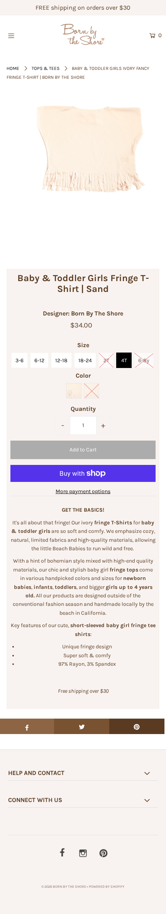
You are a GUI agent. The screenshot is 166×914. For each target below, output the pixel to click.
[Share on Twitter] (81, 726)
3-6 (19, 360)
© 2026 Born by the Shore (63, 887)
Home (13, 68)
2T (106, 360)
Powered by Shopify (106, 887)
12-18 (61, 360)
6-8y (143, 360)
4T (124, 360)
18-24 (85, 360)
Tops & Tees (45, 68)
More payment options (83, 491)
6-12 (39, 360)
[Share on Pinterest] (136, 726)
